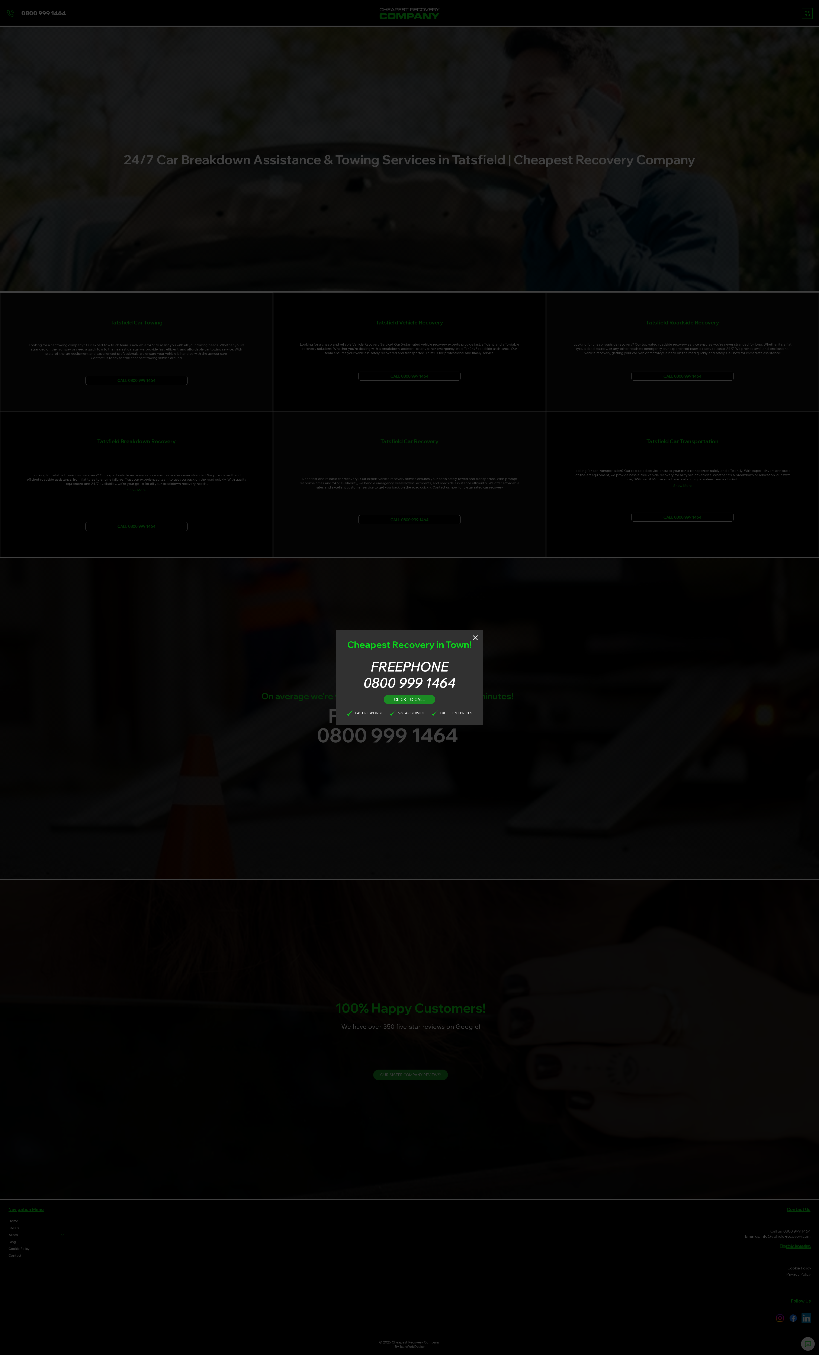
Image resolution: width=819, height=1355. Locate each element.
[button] (475, 638)
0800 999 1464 (409, 683)
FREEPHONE (409, 666)
